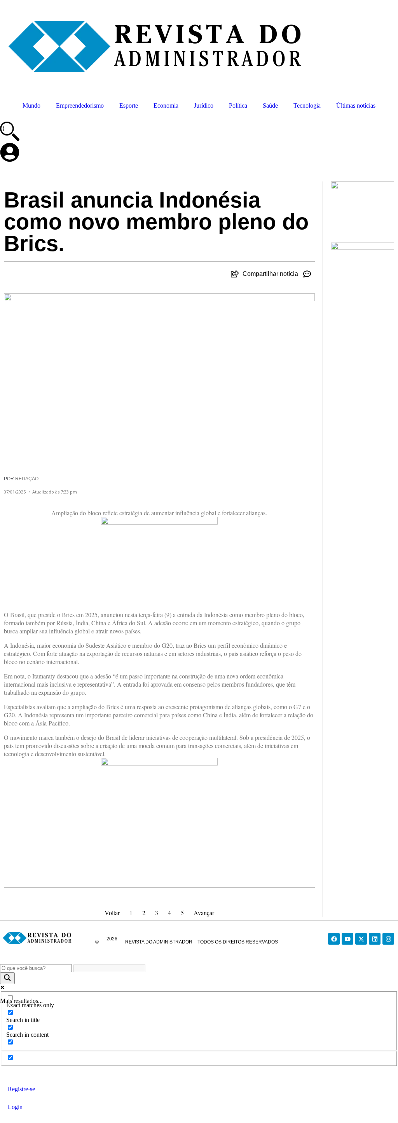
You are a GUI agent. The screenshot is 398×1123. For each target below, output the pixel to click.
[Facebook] (334, 939)
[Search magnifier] (7, 978)
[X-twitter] (361, 939)
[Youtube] (347, 939)
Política (238, 105)
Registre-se (21, 1089)
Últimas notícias (355, 105)
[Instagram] (388, 939)
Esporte (128, 105)
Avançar (204, 913)
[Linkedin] (375, 939)
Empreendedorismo (80, 105)
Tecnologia (307, 105)
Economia (166, 105)
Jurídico (203, 105)
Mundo (31, 105)
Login (15, 1107)
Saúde (270, 105)
